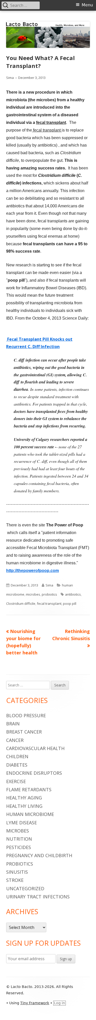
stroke (15, 880)
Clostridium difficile (20, 603)
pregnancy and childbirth (39, 855)
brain (13, 724)
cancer (15, 740)
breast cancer (24, 732)
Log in (59, 1003)
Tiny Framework (34, 1003)
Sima (10, 77)
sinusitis (17, 872)
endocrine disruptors (34, 773)
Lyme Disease (21, 823)
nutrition (19, 839)
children (17, 756)
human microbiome (30, 814)
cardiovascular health (35, 748)
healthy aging (24, 798)
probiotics (49, 594)
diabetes (16, 765)
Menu (87, 5)
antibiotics (73, 594)
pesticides (18, 847)
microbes (33, 594)
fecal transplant (49, 603)
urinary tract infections (38, 897)
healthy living (24, 806)
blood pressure (26, 715)
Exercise (16, 781)
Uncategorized (25, 888)
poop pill (69, 603)
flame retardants (28, 789)
